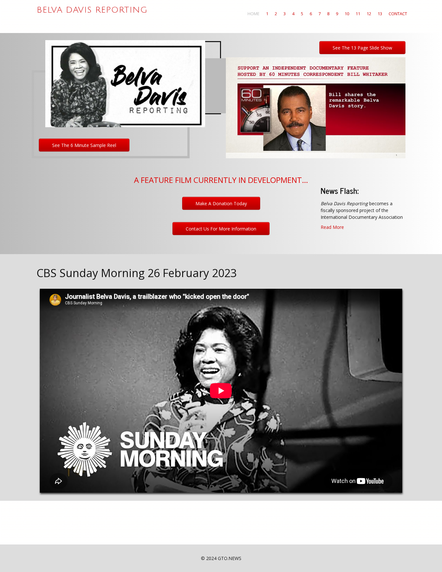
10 (347, 14)
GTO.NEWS (229, 558)
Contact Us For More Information (221, 229)
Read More (332, 227)
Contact (398, 14)
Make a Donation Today (221, 203)
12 (369, 14)
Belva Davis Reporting (92, 10)
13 (380, 14)
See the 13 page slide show (362, 48)
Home (254, 14)
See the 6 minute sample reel (84, 145)
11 (358, 14)
